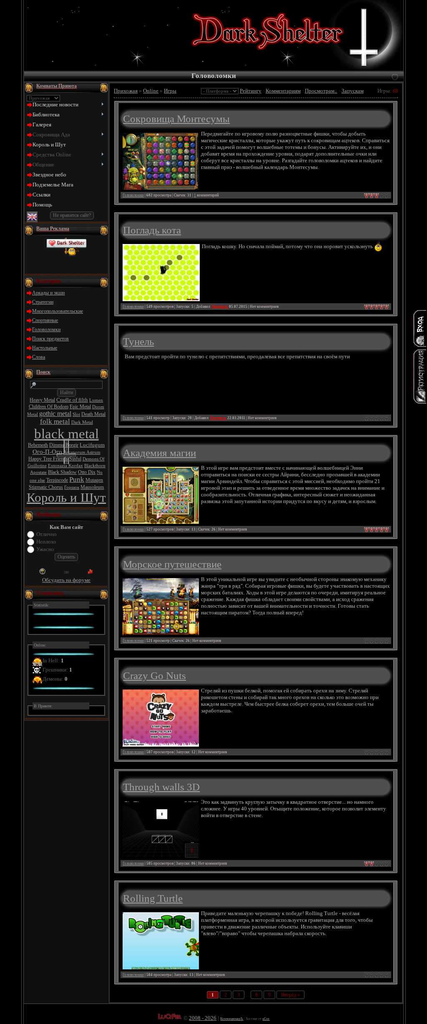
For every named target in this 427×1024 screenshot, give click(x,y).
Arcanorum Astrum (81, 452)
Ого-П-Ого (47, 451)
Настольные (44, 348)
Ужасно (45, 549)
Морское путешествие (172, 564)
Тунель (138, 341)
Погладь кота (152, 230)
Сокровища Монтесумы (176, 118)
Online (150, 91)
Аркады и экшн (48, 293)
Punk (76, 479)
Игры (170, 91)
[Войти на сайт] (419, 328)
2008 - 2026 (202, 1018)
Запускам (353, 91)
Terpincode (57, 480)
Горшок (71, 487)
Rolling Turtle (153, 898)
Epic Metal (80, 407)
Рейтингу (250, 91)
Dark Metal (82, 422)
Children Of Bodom (48, 407)
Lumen (96, 400)
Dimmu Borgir (63, 445)
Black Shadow (62, 472)
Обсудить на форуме (66, 580)
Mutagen (94, 480)
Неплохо (46, 541)
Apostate (38, 472)
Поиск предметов (50, 339)
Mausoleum (92, 487)
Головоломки (46, 329)
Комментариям (283, 91)
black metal (66, 433)
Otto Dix (86, 472)
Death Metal (93, 414)
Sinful (75, 459)
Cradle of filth (72, 400)
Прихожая (126, 91)
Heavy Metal (42, 400)
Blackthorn (94, 465)
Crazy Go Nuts (154, 675)
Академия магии (159, 452)
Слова (38, 357)
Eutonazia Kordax (65, 465)
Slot (76, 414)
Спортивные (45, 320)
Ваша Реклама (52, 228)
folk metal (55, 421)
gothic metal (55, 413)
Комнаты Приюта (56, 86)
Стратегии (42, 302)
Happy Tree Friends (48, 459)
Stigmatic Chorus (46, 487)
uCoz (265, 1019)
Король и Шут (66, 498)
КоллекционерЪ (231, 1019)
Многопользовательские (57, 311)
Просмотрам (319, 91)
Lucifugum (92, 445)
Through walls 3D (161, 787)
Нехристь (220, 306)
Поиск (43, 372)
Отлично (46, 534)
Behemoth (38, 445)
